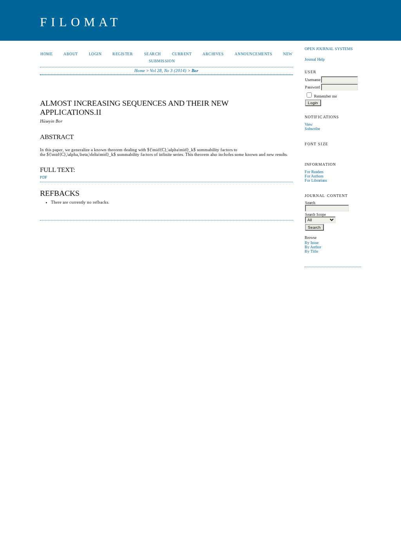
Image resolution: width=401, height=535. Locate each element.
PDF (43, 177)
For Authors (314, 176)
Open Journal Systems (329, 49)
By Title (311, 251)
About (70, 54)
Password (312, 87)
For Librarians (316, 180)
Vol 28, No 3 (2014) (168, 70)
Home (46, 54)
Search (152, 54)
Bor (194, 70)
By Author (313, 247)
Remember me (325, 96)
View (308, 124)
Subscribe (312, 129)
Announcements (253, 54)
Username (312, 80)
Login (95, 54)
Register (122, 54)
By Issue (311, 242)
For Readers (314, 172)
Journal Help (315, 59)
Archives (213, 54)
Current (182, 54)
